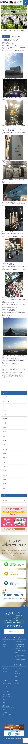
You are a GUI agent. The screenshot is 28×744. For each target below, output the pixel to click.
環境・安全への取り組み (8, 696)
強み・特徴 (17, 638)
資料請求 (4, 709)
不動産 (4, 414)
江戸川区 (7, 376)
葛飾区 (20, 376)
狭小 (18, 376)
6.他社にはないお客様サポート (20, 660)
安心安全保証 (17, 673)
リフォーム (6, 375)
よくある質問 (17, 668)
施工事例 (5, 440)
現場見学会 (5, 466)
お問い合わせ (5, 706)
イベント (5, 397)
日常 (4, 444)
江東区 (10, 376)
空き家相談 (17, 683)
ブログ (4, 405)
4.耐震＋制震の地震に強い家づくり (20, 651)
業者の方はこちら (14, 631)
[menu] (25, 2)
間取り (4, 488)
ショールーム (6, 401)
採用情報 (4, 702)
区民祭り (5, 427)
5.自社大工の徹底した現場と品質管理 (20, 656)
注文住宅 (14, 376)
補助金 (4, 483)
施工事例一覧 (5, 668)
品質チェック (17, 671)
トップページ (5, 638)
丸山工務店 (11, 375)
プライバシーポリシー (7, 714)
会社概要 (4, 680)
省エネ (4, 470)
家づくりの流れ (18, 665)
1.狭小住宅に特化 (18, 641)
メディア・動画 (6, 691)
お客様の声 (5, 671)
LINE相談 (5, 712)
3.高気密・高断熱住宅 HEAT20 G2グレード (19, 647)
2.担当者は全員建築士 (19, 644)
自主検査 (5, 475)
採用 (4, 436)
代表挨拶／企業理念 (7, 683)
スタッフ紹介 (5, 686)
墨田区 (18, 375)
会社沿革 (4, 699)
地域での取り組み (6, 694)
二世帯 (15, 375)
